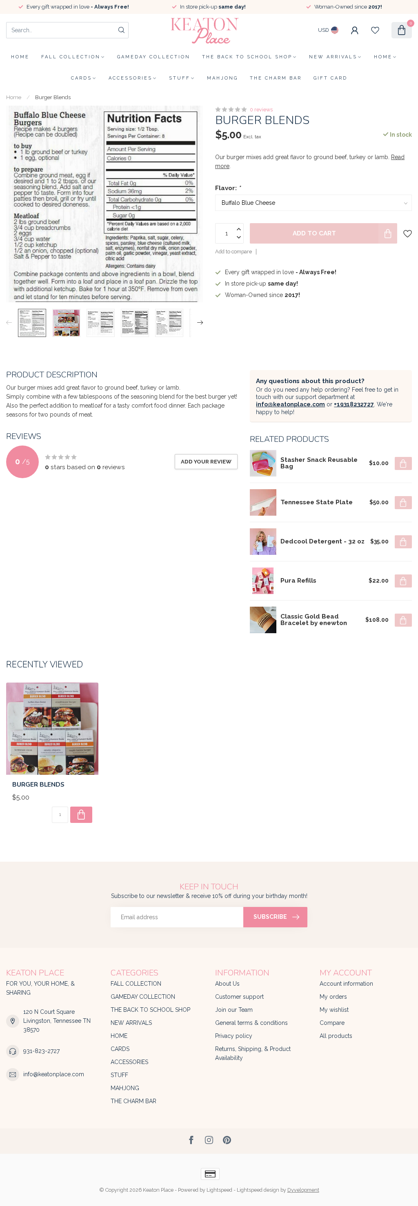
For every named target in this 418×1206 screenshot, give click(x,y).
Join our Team (234, 1009)
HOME (383, 57)
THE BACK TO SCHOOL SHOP (247, 57)
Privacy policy (233, 1036)
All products (336, 1036)
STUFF (179, 78)
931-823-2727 (41, 1051)
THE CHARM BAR (276, 78)
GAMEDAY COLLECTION (153, 57)
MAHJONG (222, 78)
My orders (333, 996)
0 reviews (261, 109)
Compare (332, 1023)
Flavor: (227, 188)
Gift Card (330, 78)
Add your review (206, 461)
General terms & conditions (251, 1023)
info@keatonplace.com (290, 404)
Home (20, 57)
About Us (227, 983)
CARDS (81, 78)
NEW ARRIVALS (333, 57)
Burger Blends (53, 97)
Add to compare (233, 251)
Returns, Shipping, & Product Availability (253, 1053)
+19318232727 (354, 404)
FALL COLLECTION (70, 57)
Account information (346, 983)
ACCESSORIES (130, 78)
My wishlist (334, 1009)
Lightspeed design (258, 1190)
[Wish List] (375, 30)
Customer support (239, 996)
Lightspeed (219, 1190)
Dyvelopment (303, 1190)
